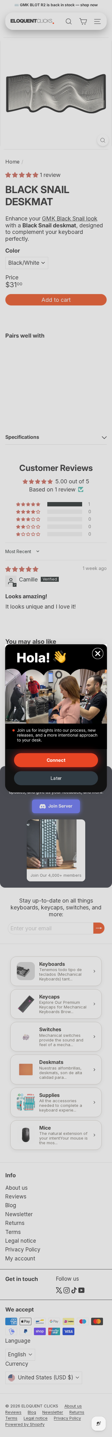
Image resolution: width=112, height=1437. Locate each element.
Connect (56, 760)
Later (55, 778)
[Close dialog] (98, 653)
